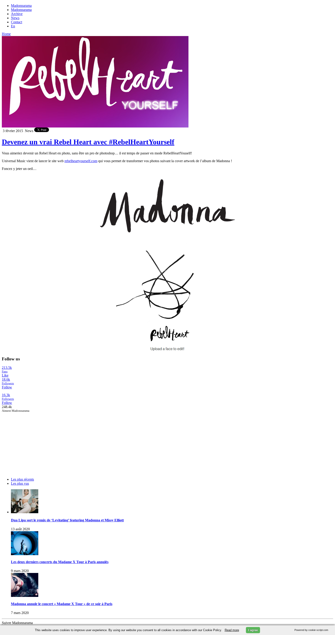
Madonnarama (21, 6)
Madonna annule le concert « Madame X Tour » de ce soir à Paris (61, 604)
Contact (16, 22)
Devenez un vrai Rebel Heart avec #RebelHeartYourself (88, 142)
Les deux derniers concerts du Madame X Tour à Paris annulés (59, 562)
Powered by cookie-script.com (311, 630)
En (13, 26)
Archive (17, 14)
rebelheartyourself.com (80, 161)
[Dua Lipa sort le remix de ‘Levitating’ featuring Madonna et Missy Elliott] (24, 512)
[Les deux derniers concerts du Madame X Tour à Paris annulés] (24, 554)
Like (5, 375)
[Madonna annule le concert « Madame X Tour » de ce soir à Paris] (24, 596)
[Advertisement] (36, 441)
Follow (7, 387)
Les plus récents (22, 479)
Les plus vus (20, 483)
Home (6, 34)
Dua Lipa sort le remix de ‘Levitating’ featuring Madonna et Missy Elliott (67, 520)
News (15, 18)
